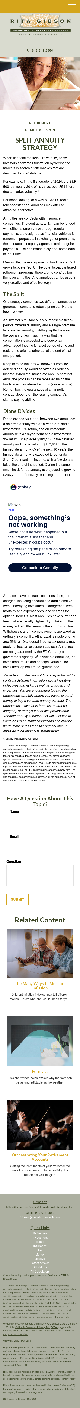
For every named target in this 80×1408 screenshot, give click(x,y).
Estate (40, 1242)
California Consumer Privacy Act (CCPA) (36, 1327)
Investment (40, 1237)
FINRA (48, 1354)
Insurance (40, 1246)
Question (13, 861)
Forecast (40, 1071)
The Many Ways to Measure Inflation (40, 985)
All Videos (40, 1267)
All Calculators (40, 1271)
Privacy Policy (68, 1378)
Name (14, 811)
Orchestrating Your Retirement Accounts (40, 1157)
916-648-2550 (42, 50)
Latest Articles (40, 1263)
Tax (40, 1250)
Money (40, 1254)
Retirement (40, 1233)
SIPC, (56, 1354)
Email (14, 836)
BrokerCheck (10, 1278)
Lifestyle (40, 1258)
